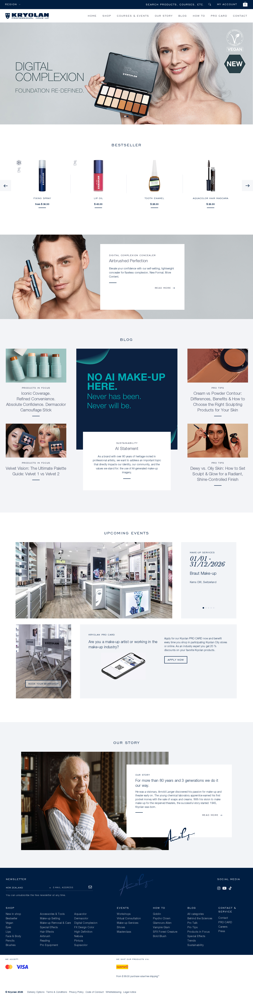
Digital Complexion (85, 923)
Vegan (9, 923)
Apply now (176, 659)
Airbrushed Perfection (128, 261)
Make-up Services (127, 923)
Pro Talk (192, 923)
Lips (8, 932)
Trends (191, 940)
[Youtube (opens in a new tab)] (224, 888)
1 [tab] (125, 116)
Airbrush (45, 936)
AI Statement (126, 449)
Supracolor (80, 945)
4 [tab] (211, 608)
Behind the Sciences (199, 918)
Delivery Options (35, 992)
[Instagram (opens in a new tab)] (218, 888)
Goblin (157, 914)
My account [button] (227, 4)
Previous (5, 185)
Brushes (11, 945)
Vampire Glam (161, 927)
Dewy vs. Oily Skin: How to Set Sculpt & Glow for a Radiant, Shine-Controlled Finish (217, 474)
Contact (240, 15)
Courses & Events (133, 15)
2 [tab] (128, 116)
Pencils (10, 940)
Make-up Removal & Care (55, 923)
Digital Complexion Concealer (132, 255)
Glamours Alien (162, 923)
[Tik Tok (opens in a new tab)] (230, 888)
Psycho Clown (161, 918)
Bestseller (11, 918)
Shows (121, 927)
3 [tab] (209, 608)
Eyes (8, 927)
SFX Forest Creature (165, 932)
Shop (106, 15)
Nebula (78, 936)
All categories (195, 914)
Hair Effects (47, 932)
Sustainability (126, 443)
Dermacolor (81, 918)
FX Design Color (84, 927)
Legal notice (129, 992)
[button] (245, 4)
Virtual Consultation (129, 918)
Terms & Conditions (56, 992)
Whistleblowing (113, 992)
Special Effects (49, 927)
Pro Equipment (49, 945)
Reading (45, 940)
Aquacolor (80, 914)
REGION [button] (11, 4)
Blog (182, 15)
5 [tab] (214, 608)
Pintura (78, 940)
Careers (223, 927)
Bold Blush (159, 936)
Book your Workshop (43, 683)
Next (247, 185)
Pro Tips (218, 387)
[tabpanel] (208, 563)
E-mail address (63, 887)
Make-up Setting (50, 918)
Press (221, 931)
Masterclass (124, 932)
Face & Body (13, 936)
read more (163, 287)
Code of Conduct (95, 992)
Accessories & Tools (52, 914)
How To (199, 15)
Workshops (124, 914)
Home (92, 15)
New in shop (13, 914)
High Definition (83, 932)
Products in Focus (36, 387)
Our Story (164, 15)
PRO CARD (219, 15)
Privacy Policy (76, 992)
